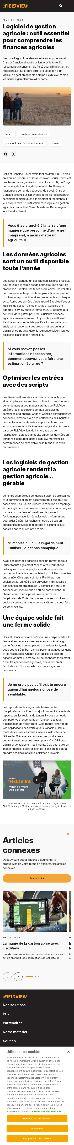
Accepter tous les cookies (37, 1138)
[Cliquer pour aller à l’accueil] (16, 6)
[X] (14, 154)
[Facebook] (6, 154)
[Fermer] (68, 1052)
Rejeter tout (37, 1128)
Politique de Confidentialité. (46, 1111)
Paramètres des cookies (37, 1118)
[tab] (29, 976)
